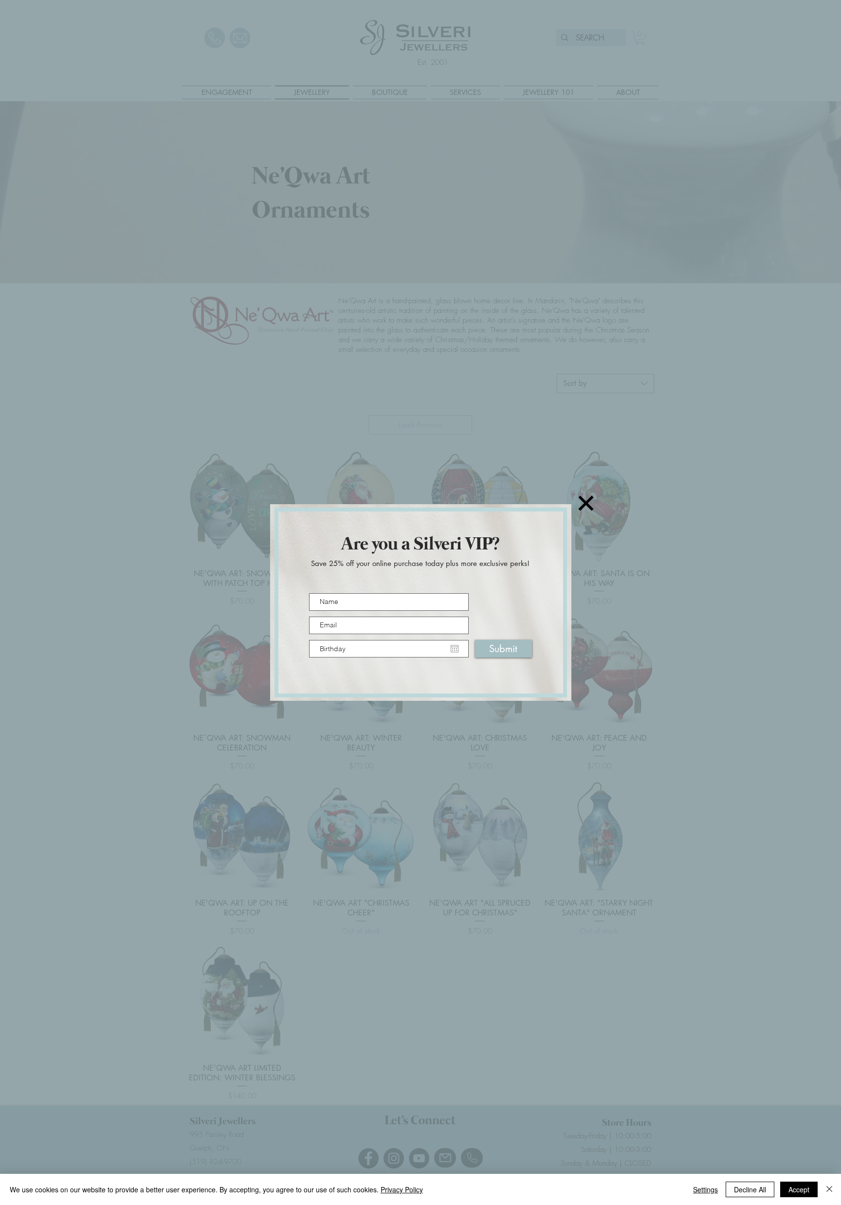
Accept (798, 1189)
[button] (586, 503)
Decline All (750, 1189)
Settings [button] (705, 1189)
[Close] (829, 1189)
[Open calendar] (454, 649)
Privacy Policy (402, 1189)
